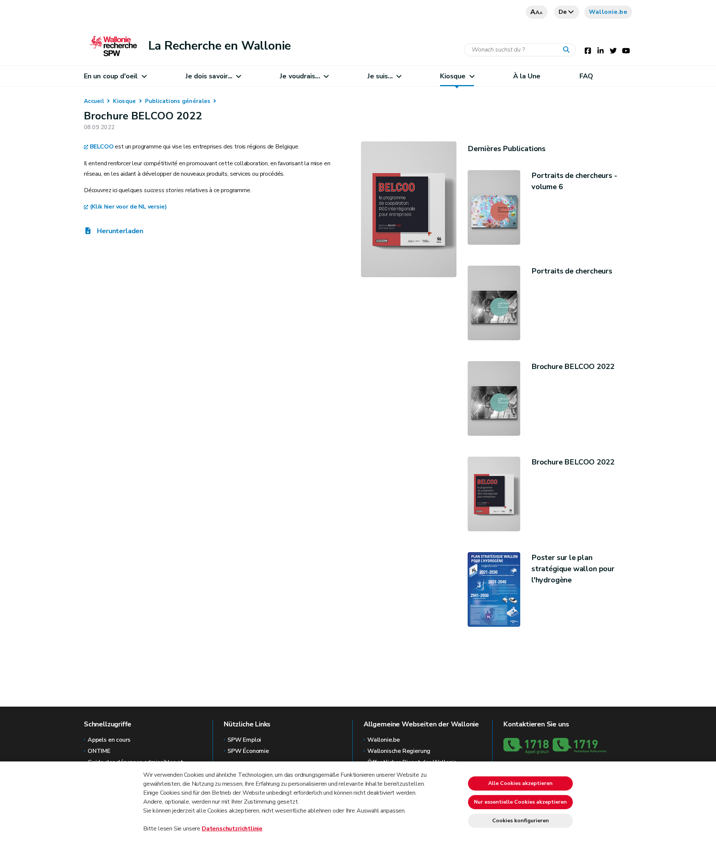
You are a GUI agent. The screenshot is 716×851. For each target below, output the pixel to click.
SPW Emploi (244, 740)
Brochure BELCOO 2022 (572, 367)
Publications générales (178, 101)
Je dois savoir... (209, 76)
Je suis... (380, 76)
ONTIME (99, 751)
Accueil (94, 101)
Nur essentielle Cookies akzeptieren (520, 801)
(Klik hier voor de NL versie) (128, 207)
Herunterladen (119, 230)
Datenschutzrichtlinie (232, 829)
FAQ (586, 76)
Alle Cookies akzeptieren (520, 783)
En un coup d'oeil (111, 76)
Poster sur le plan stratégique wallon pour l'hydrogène (573, 569)
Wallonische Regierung (398, 751)
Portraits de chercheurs (571, 271)
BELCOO (102, 147)
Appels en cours (109, 740)
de (563, 12)
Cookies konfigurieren (520, 820)
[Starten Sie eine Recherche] (568, 50)
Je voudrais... (300, 76)
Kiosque (453, 76)
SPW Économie (248, 751)
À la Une (527, 76)
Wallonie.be (608, 12)
